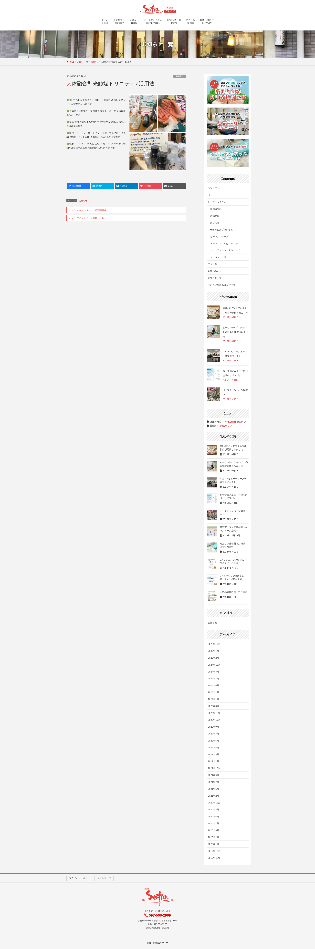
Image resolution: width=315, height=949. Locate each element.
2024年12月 (214, 664)
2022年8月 (213, 733)
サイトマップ (104, 878)
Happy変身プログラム (221, 229)
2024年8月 (213, 671)
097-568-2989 (160, 915)
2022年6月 (213, 740)
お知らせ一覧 (215, 278)
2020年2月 (213, 837)
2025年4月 (213, 651)
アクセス (212, 264)
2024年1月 (213, 699)
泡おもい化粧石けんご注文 (221, 285)
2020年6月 (213, 816)
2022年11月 (214, 713)
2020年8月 (213, 809)
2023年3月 (213, 706)
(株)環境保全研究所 (233, 421)
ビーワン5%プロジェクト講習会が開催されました (235, 332)
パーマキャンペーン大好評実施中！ (90, 210)
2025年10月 (214, 644)
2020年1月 (213, 844)
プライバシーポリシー (80, 878)
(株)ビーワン (225, 425)
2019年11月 (214, 858)
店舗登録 (214, 216)
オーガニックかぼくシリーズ (225, 243)
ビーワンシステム (217, 202)
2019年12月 (214, 851)
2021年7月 (213, 782)
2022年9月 (213, 726)
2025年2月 (213, 657)
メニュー (212, 195)
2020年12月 (214, 802)
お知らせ (180, 76)
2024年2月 (213, 692)
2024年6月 (213, 685)
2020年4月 (213, 823)
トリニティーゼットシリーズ (225, 250)
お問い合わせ (215, 271)
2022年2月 (213, 761)
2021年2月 (213, 795)
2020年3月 (213, 830)
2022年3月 (213, 754)
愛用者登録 (216, 209)
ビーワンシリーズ (219, 236)
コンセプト (213, 188)
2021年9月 (213, 775)
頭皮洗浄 (214, 222)
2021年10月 (214, 768)
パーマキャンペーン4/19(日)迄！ (89, 218)
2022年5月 (213, 747)
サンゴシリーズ (218, 257)
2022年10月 (214, 720)
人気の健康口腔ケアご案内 (233, 592)
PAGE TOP (305, 917)
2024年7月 (213, 678)
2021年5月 (213, 789)
